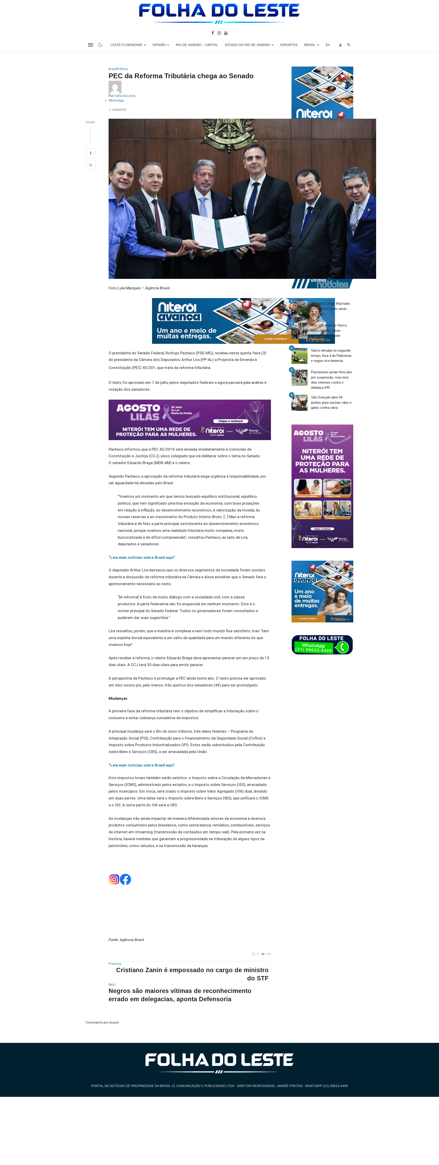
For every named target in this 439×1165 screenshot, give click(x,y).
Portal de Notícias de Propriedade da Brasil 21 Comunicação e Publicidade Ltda (162, 1086)
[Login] (340, 45)
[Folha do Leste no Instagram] (219, 32)
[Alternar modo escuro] (100, 44)
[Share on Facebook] (90, 153)
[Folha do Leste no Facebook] (213, 32)
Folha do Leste (125, 96)
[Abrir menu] (90, 45)
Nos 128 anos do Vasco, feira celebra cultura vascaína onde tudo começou (329, 333)
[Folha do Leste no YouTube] (225, 32)
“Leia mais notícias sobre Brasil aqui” (142, 557)
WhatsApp (116, 100)
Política (122, 69)
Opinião (159, 45)
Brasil (310, 45)
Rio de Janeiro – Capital (197, 45)
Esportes (288, 45)
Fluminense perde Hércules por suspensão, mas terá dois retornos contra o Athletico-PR (331, 380)
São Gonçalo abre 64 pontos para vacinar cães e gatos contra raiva (331, 402)
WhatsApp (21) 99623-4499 (326, 1086)
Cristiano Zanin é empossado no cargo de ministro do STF (192, 974)
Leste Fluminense (126, 45)
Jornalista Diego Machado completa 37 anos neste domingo (330, 308)
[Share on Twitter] (90, 165)
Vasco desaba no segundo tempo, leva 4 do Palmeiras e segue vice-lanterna (331, 355)
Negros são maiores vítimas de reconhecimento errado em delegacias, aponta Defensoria (180, 995)
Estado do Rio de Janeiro (247, 45)
